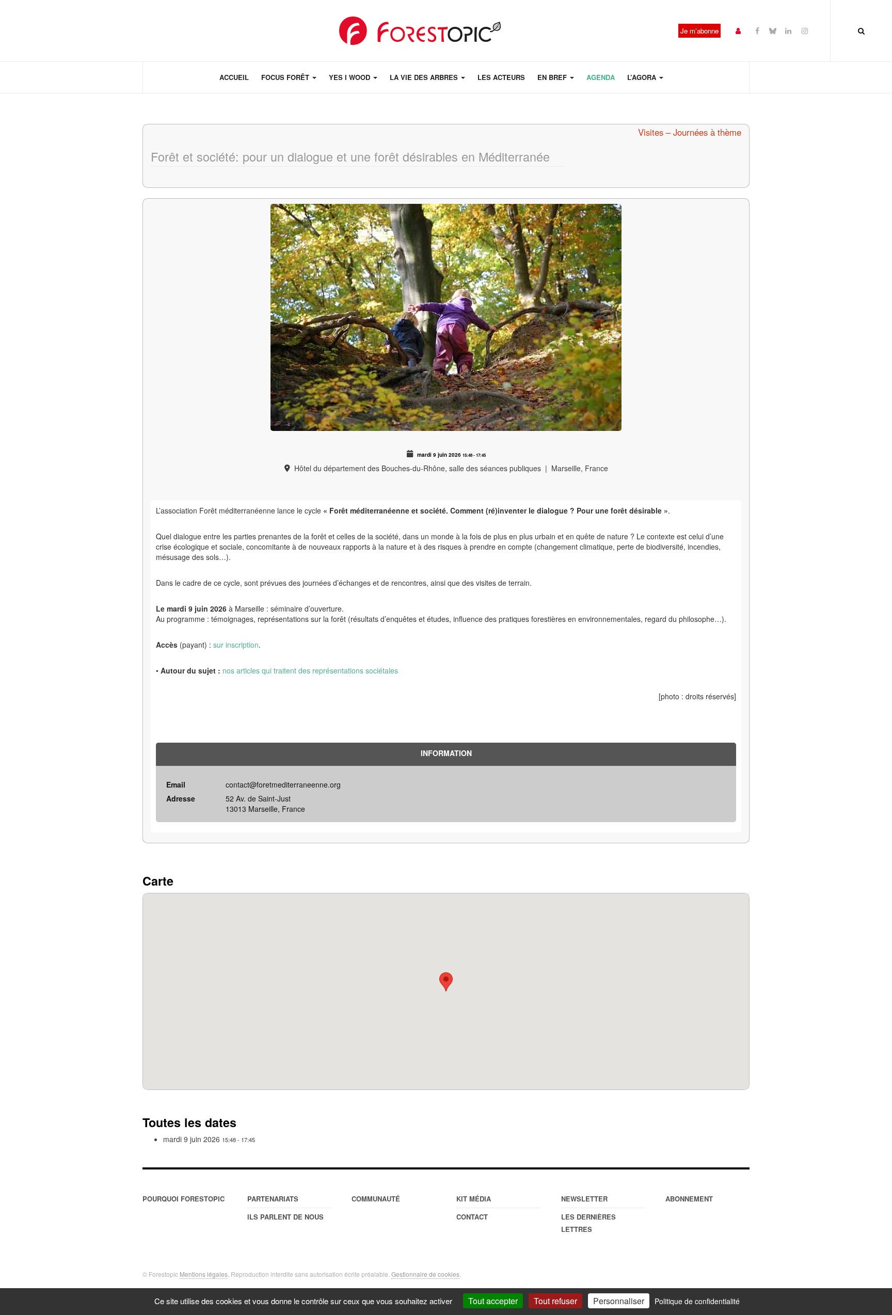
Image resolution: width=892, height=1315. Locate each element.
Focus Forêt (286, 77)
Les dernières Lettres (588, 1223)
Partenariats (272, 1199)
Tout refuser (555, 1301)
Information (446, 753)
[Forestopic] (420, 31)
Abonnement (689, 1199)
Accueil (234, 77)
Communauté (376, 1199)
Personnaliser (618, 1301)
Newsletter (584, 1199)
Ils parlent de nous (285, 1217)
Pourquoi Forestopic (183, 1199)
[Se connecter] (738, 30)
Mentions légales (204, 1274)
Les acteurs (501, 77)
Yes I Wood (350, 77)
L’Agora (642, 77)
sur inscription (236, 644)
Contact (472, 1217)
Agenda (600, 77)
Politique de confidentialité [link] (697, 1301)
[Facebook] (757, 30)
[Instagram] (804, 30)
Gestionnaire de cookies (425, 1274)
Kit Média (473, 1199)
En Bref (553, 77)
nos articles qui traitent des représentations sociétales (310, 670)
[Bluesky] (772, 30)
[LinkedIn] (788, 30)
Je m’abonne (699, 31)
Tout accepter (493, 1301)
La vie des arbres (425, 77)
